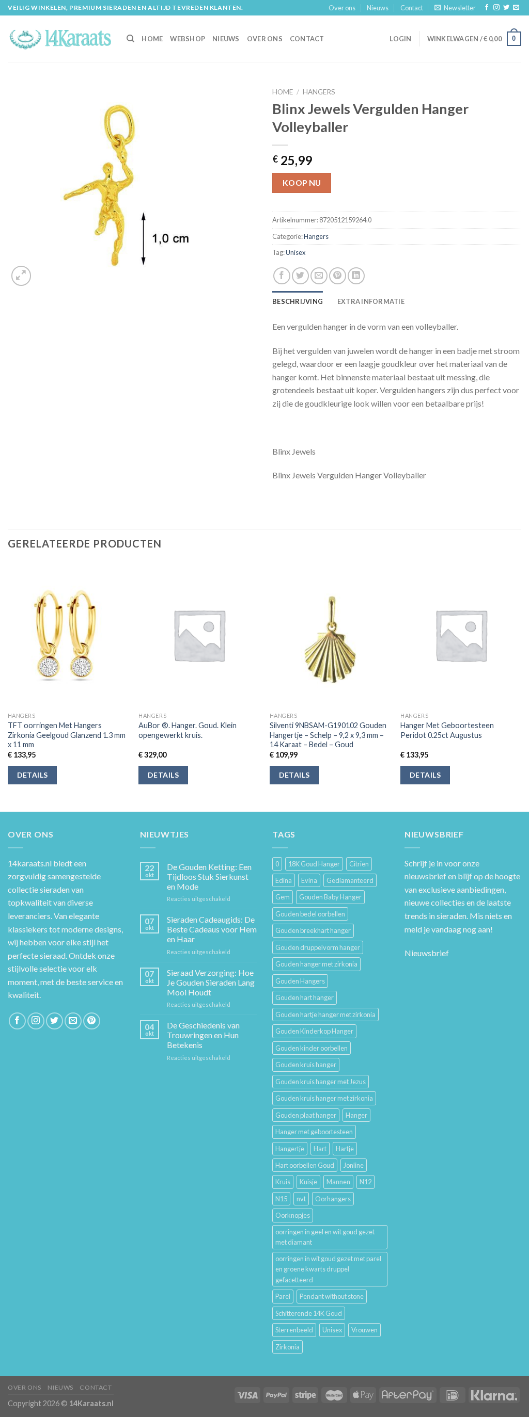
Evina (309, 880)
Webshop (187, 39)
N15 (281, 1199)
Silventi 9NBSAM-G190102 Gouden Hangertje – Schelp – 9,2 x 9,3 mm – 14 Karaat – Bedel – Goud (328, 735)
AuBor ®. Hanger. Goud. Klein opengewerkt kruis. (187, 730)
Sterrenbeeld (294, 1330)
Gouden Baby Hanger (330, 897)
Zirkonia (287, 1347)
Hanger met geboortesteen (314, 1132)
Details (32, 774)
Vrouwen (364, 1330)
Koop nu (302, 182)
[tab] (297, 301)
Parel (282, 1296)
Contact (411, 8)
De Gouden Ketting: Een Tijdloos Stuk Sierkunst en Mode (209, 876)
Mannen (338, 1182)
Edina (283, 880)
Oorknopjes (292, 1215)
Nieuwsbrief (426, 953)
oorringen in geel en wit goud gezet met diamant (325, 1237)
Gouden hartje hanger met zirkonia (325, 1014)
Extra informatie (370, 301)
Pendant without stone (332, 1296)
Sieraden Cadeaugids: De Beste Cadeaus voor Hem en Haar (212, 929)
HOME (152, 39)
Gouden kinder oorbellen (311, 1048)
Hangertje (289, 1149)
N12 (365, 1182)
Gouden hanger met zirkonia (316, 964)
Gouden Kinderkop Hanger (314, 1031)
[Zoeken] (130, 39)
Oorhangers (333, 1199)
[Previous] (8, 686)
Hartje (345, 1149)
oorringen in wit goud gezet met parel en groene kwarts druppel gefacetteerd (328, 1269)
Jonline (354, 1165)
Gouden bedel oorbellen (310, 914)
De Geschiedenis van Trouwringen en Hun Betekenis (203, 1035)
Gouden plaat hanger (305, 1115)
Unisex (295, 252)
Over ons (342, 8)
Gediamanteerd (350, 880)
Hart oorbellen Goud (304, 1165)
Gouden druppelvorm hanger (317, 947)
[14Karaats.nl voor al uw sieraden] (59, 38)
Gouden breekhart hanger (313, 930)
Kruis (282, 1182)
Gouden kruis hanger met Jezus (320, 1081)
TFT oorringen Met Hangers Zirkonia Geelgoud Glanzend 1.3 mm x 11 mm (67, 735)
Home (282, 92)
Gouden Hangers (300, 981)
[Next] (520, 686)
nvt (301, 1199)
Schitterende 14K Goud (308, 1313)
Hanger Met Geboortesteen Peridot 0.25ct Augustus (447, 730)
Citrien (359, 864)
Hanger (356, 1115)
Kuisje (308, 1182)
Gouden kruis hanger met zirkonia (324, 1098)
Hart (320, 1149)
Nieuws (377, 8)
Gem (282, 897)
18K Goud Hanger (314, 864)
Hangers (319, 92)
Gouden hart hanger (304, 997)
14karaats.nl (30, 863)
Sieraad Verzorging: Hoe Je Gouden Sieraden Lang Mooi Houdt (211, 982)
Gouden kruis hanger (305, 1064)
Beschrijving (297, 301)
